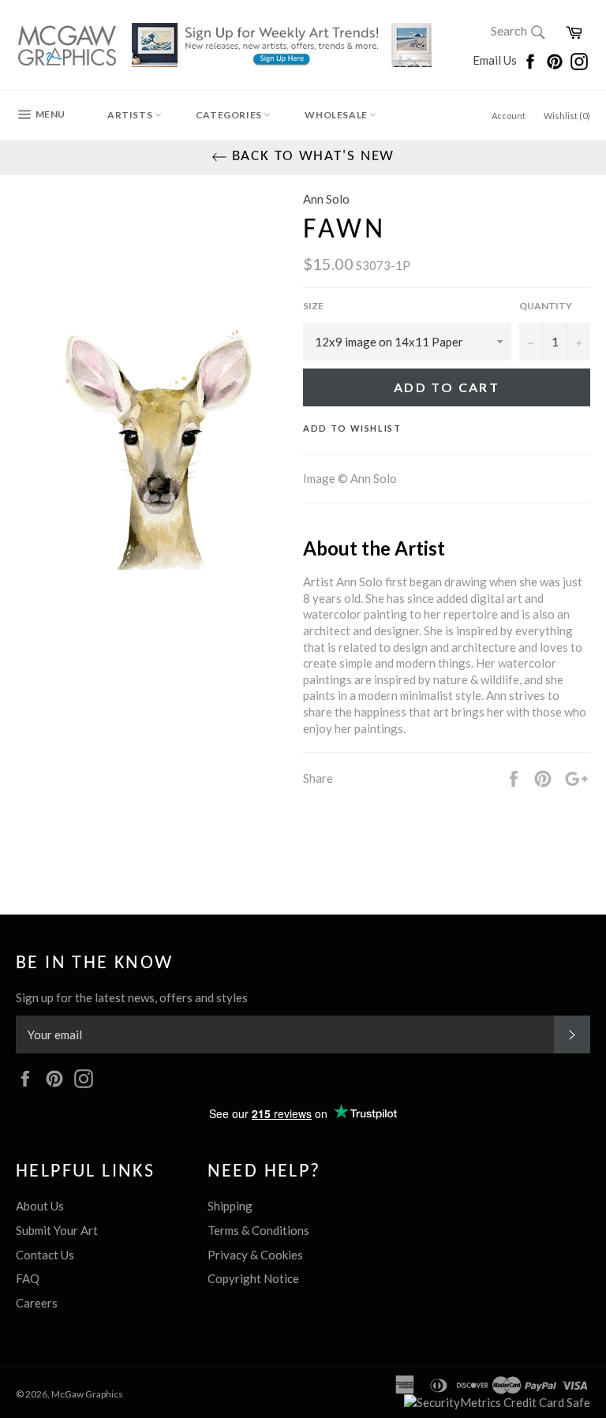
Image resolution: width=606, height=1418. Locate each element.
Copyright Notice (253, 1278)
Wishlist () (567, 115)
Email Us (496, 60)
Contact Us (45, 1255)
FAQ (27, 1278)
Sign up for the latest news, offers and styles (132, 997)
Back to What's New (311, 156)
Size (313, 306)
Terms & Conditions (258, 1230)
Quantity (545, 306)
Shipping (230, 1206)
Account (509, 115)
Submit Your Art (57, 1230)
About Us (40, 1206)
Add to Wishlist (352, 428)
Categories (230, 115)
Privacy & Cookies (255, 1255)
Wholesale (337, 115)
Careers (37, 1303)
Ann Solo (326, 199)
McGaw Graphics (87, 1394)
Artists (131, 115)
